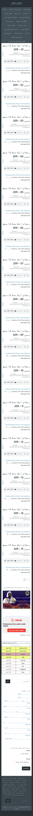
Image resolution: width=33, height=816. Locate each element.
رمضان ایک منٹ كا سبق (11, 29)
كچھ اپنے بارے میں (14, 9)
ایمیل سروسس (8, 33)
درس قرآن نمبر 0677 (24, 697)
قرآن (4, 9)
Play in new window (22, 68)
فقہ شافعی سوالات (17, 37)
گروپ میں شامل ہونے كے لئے (17, 41)
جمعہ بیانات (22, 25)
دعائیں (27, 33)
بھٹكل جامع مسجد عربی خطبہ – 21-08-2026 (17, 739)
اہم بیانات (9, 21)
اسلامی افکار (16, 2)
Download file (10, 68)
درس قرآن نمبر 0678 (24, 694)
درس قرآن (26, 13)
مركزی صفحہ (26, 9)
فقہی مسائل (8, 13)
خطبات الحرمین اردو (10, 17)
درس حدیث (17, 13)
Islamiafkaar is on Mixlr (25, 635)
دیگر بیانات (11, 25)
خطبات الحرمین (24, 17)
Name (28, 750)
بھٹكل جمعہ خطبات (21, 21)
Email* (28, 759)
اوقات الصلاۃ (18, 33)
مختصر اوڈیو (25, 29)
